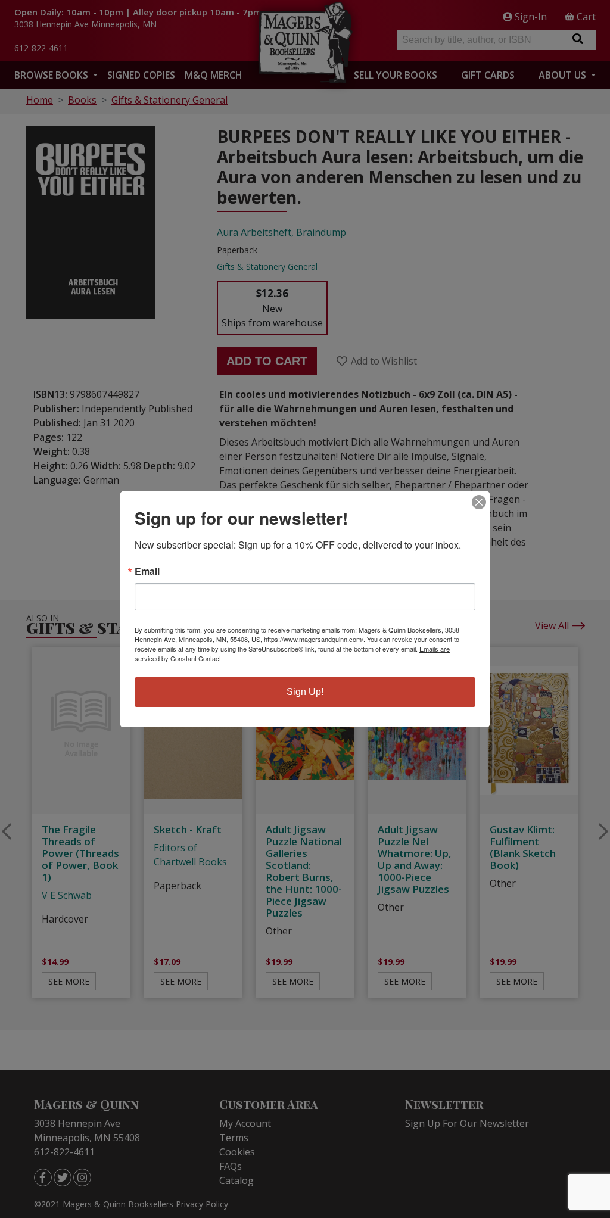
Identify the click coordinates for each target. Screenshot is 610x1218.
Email (147, 571)
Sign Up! (305, 692)
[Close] (479, 502)
